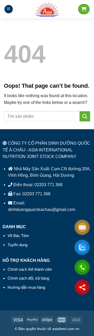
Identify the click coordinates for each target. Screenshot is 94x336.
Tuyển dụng (17, 245)
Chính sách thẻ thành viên (30, 269)
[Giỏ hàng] (84, 9)
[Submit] (85, 116)
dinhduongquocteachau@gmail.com (41, 209)
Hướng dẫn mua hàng (26, 287)
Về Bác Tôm (18, 235)
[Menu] (8, 9)
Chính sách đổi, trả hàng (28, 278)
